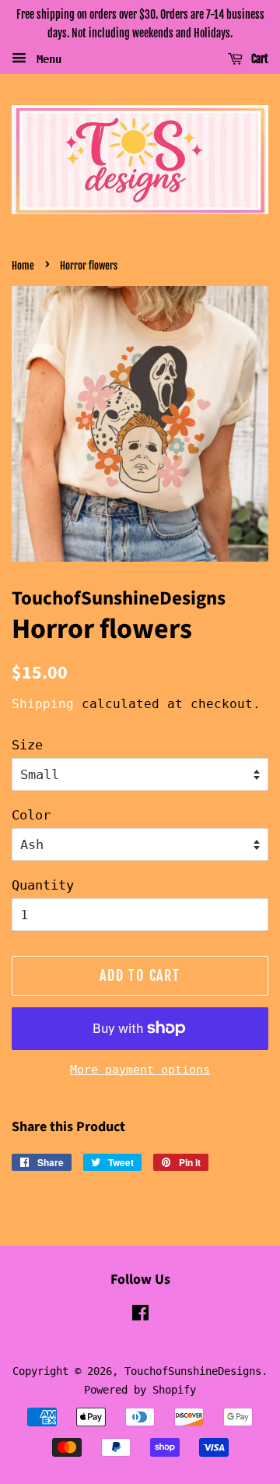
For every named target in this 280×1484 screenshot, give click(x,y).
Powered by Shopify (140, 1390)
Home (23, 265)
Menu (45, 58)
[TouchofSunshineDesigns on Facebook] (140, 1316)
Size (27, 745)
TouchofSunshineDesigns (192, 1371)
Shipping (43, 703)
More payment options (140, 1070)
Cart (258, 58)
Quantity (43, 885)
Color (31, 815)
